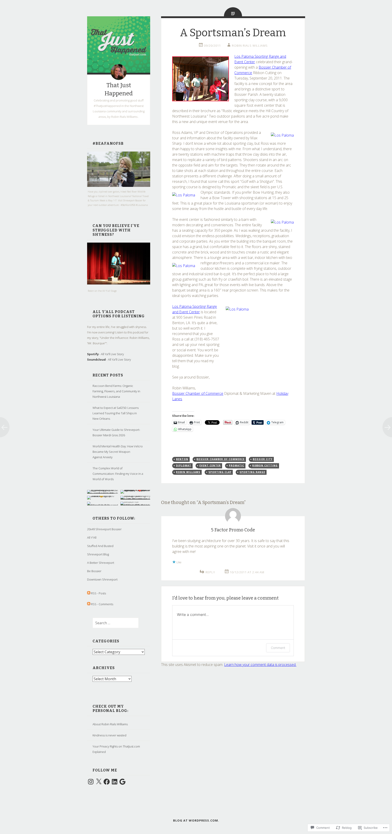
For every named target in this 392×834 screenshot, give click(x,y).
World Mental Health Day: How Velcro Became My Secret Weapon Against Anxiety (118, 451)
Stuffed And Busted (100, 546)
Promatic (236, 465)
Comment (278, 648)
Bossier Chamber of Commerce (197, 393)
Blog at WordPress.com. (196, 820)
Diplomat (183, 465)
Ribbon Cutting (265, 465)
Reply (210, 572)
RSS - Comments (102, 604)
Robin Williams (188, 472)
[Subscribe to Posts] (88, 593)
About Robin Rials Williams (110, 724)
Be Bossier (94, 571)
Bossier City (262, 459)
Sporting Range (252, 472)
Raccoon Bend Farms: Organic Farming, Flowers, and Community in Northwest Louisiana (116, 391)
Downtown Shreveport (102, 579)
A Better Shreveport (100, 563)
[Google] (122, 781)
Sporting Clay (219, 472)
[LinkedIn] (114, 781)
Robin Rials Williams (250, 45)
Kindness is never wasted (109, 735)
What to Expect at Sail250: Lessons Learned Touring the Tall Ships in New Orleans (116, 413)
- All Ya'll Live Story (105, 354)
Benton (182, 459)
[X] (98, 781)
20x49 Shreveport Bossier (104, 529)
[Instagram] (90, 781)
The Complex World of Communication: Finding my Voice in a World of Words (118, 473)
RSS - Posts (98, 593)
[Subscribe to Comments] (88, 604)
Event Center (210, 465)
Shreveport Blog (98, 554)
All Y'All (91, 537)
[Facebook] (106, 781)
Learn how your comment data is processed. (260, 664)
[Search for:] (113, 623)
